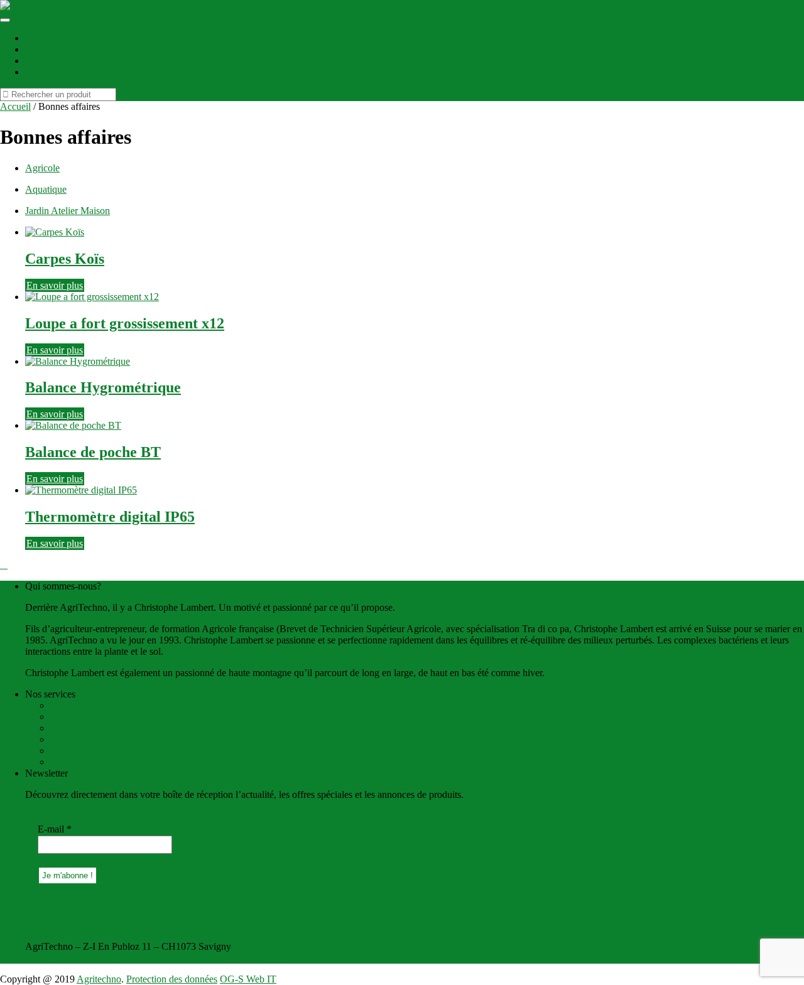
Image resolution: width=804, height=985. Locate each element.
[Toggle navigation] (5, 20)
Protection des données (171, 979)
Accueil (40, 38)
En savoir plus (54, 285)
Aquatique (46, 189)
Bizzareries (72, 728)
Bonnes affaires (81, 705)
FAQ (60, 761)
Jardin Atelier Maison (67, 210)
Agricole (42, 168)
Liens (36, 72)
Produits (41, 49)
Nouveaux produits (88, 750)
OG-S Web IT (248, 979)
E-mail (55, 829)
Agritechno (99, 979)
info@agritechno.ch (64, 957)
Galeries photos (81, 716)
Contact (40, 60)
